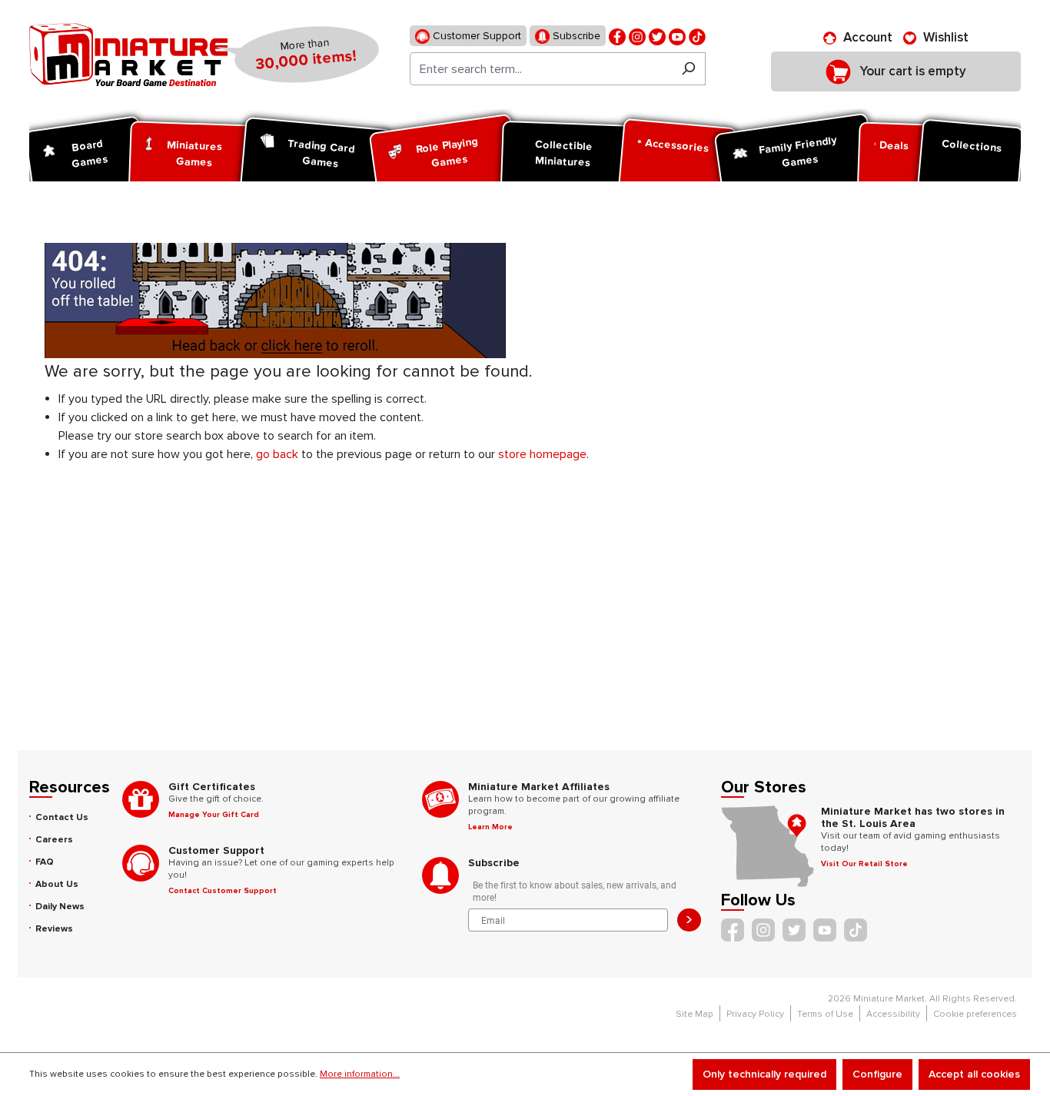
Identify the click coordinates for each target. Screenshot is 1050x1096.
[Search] (688, 68)
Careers (54, 839)
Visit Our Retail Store (864, 863)
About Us (56, 884)
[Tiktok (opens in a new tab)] (697, 35)
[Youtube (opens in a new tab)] (677, 35)
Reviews (54, 929)
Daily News (60, 906)
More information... (360, 1074)
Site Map (694, 1014)
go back (277, 454)
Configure (877, 1074)
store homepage (542, 454)
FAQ (44, 862)
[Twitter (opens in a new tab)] (657, 35)
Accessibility (893, 1014)
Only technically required (764, 1074)
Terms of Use (825, 1014)
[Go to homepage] (128, 54)
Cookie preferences (975, 1014)
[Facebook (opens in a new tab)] (617, 35)
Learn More (490, 827)
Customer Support (475, 35)
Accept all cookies (974, 1074)
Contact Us (61, 817)
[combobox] (541, 68)
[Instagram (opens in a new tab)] (637, 35)
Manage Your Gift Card (213, 814)
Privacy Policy (755, 1014)
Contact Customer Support (222, 890)
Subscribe (575, 35)
